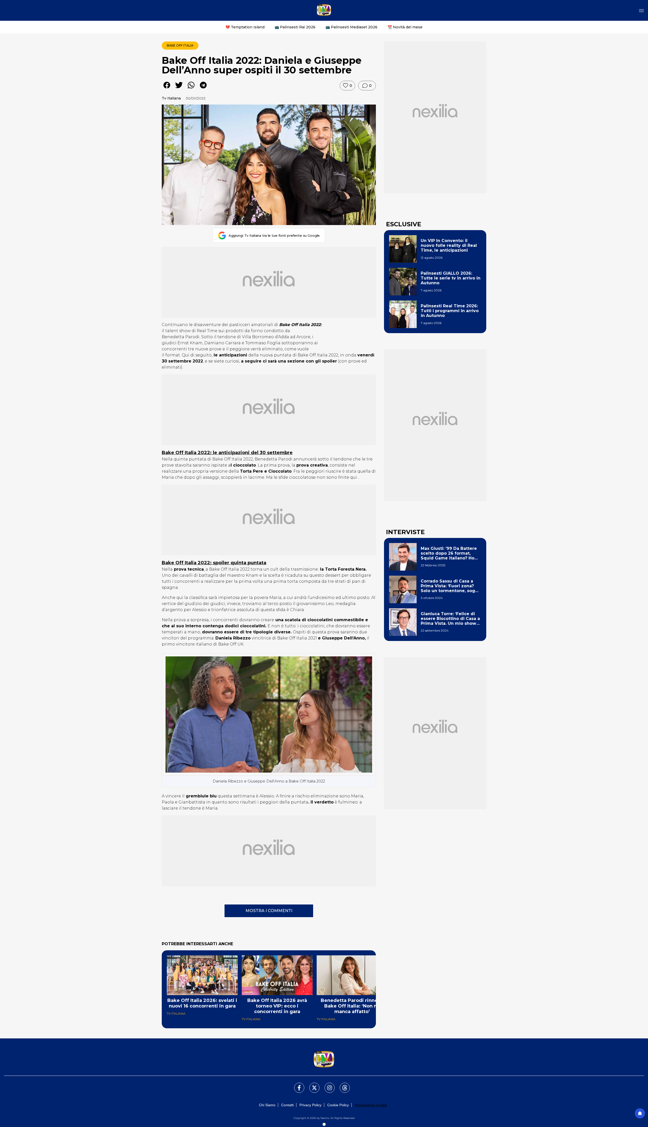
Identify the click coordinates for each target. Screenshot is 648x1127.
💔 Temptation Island (245, 27)
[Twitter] (311, 1085)
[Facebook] (296, 1085)
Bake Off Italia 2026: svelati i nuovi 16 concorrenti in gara (202, 1003)
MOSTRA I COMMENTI (269, 910)
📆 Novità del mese (405, 27)
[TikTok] (342, 1085)
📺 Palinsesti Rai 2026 (295, 27)
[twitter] (179, 88)
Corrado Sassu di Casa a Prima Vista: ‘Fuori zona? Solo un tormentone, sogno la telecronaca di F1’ (451, 586)
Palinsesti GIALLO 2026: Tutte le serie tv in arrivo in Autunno (450, 278)
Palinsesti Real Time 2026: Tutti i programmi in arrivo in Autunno (450, 311)
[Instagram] (327, 1085)
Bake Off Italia (180, 45)
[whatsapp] (191, 88)
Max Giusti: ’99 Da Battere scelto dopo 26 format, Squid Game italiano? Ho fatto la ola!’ (449, 553)
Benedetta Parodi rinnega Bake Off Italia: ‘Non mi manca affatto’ (352, 1006)
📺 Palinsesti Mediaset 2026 (351, 27)
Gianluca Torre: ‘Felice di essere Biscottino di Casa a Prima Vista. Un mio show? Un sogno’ (450, 618)
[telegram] (203, 88)
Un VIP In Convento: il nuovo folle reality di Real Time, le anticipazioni (449, 245)
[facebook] (167, 88)
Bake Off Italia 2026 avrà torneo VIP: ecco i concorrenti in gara (277, 1006)
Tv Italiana (171, 98)
